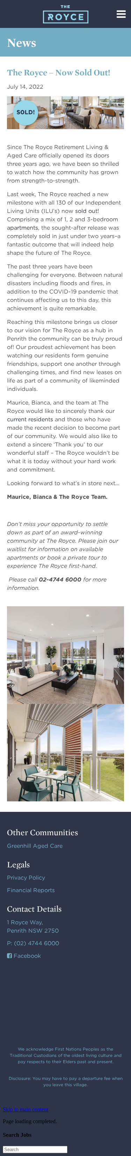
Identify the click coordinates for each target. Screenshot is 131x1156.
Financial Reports (31, 890)
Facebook (26, 956)
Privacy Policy (26, 877)
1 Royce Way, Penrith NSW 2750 (33, 926)
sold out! (87, 211)
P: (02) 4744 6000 (33, 943)
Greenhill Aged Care (35, 846)
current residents (30, 419)
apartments (22, 227)
